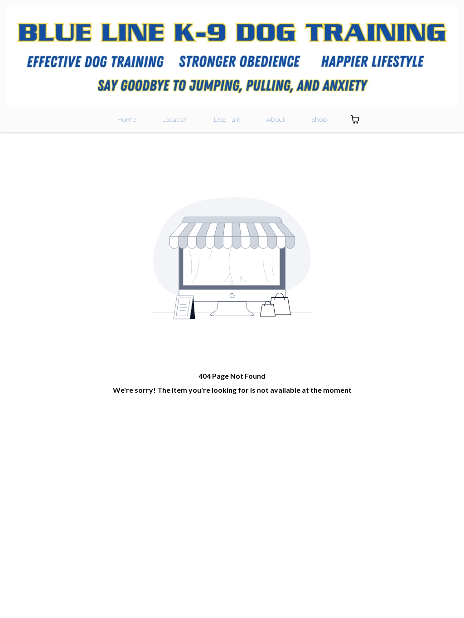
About (275, 119)
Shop (319, 119)
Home (126, 119)
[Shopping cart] (355, 119)
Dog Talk (227, 119)
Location (175, 119)
